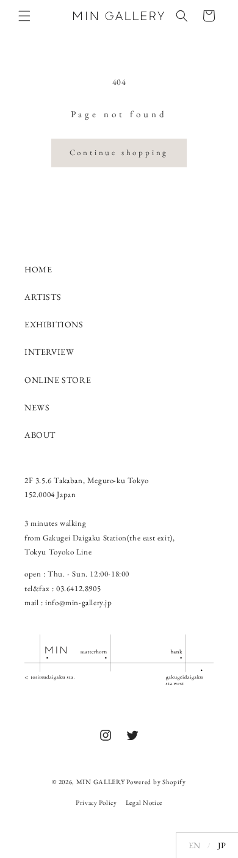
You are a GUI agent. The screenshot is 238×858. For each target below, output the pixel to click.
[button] (24, 15)
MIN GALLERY (100, 781)
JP (222, 845)
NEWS (36, 407)
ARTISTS (42, 296)
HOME (38, 269)
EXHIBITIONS (54, 324)
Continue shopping (119, 152)
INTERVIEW (49, 351)
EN (194, 845)
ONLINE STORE (57, 379)
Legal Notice (144, 802)
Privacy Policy (96, 802)
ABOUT (40, 434)
